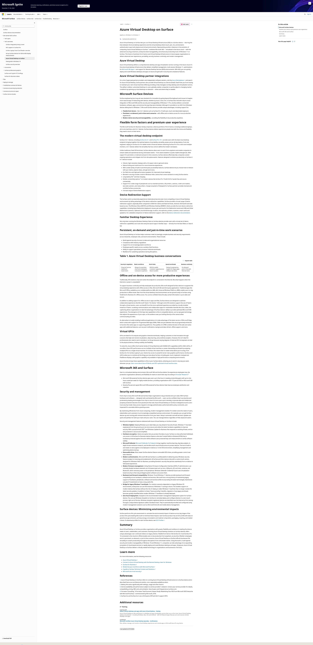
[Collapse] (34, 23)
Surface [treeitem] (5, 29)
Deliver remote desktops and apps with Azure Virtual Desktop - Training (140, 611)
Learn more (282, 36)
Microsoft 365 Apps (128, 69)
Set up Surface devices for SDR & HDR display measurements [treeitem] (18, 54)
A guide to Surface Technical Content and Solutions (138, 569)
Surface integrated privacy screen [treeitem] (15, 44)
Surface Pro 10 (156, 140)
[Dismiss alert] (309, 3)
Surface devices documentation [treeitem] (11, 32)
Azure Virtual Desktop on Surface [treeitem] (15, 58)
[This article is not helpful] (295, 41)
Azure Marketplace (178, 80)
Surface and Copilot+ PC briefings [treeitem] (14, 73)
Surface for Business (129, 564)
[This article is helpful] (293, 41)
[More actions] (191, 24)
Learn (121, 24)
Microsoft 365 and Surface (286, 31)
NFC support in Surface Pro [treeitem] (13, 47)
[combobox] (18, 26)
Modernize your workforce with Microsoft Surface (138, 567)
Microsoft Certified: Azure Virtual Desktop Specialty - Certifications (138, 621)
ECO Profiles (159, 520)
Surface (127, 24)
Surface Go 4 (144, 140)
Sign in (309, 14)
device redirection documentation (179, 213)
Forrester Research (182, 374)
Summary (281, 34)
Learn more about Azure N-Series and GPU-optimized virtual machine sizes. (154, 363)
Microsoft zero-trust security (132, 571)
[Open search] (305, 14)
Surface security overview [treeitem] (13, 64)
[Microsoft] (3, 14)
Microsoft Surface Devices (286, 27)
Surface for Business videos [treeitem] (12, 76)
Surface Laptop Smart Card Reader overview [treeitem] (18, 50)
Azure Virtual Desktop (129, 560)
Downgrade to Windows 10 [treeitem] (13, 61)
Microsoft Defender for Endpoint (146, 443)
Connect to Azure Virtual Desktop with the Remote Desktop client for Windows (147, 562)
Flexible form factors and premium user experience (293, 29)
